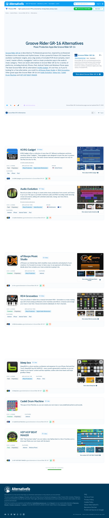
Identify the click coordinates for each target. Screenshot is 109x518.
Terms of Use (89, 497)
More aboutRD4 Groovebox (89, 319)
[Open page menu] (102, 4)
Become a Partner (90, 507)
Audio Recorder (38, 207)
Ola (16, 497)
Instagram (17, 505)
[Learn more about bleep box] (12, 367)
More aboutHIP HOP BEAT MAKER (89, 455)
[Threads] (17, 514)
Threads (11, 505)
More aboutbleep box (89, 385)
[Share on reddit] (14, 105)
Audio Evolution (46, 72)
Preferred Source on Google (94, 510)
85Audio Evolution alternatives (27, 202)
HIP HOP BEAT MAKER (28, 75)
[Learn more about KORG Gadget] (12, 154)
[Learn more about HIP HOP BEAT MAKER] (12, 436)
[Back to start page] (15, 3)
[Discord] (5, 514)
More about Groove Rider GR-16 (87, 74)
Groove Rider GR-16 (13, 53)
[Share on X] (10, 105)
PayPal (70, 505)
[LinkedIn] (24, 514)
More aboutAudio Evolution (89, 212)
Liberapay (63, 505)
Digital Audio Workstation (41, 168)
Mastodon (76, 503)
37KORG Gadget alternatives (27, 162)
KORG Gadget (43, 68)
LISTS (57, 3)
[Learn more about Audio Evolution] (12, 193)
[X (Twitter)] (8, 514)
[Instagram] (20, 514)
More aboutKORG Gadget (89, 172)
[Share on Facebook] (7, 105)
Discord (52, 503)
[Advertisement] (54, 26)
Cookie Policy (88, 502)
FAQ (85, 494)
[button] (39, 149)
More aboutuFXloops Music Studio (89, 279)
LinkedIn (24, 505)
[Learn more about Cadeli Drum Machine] (12, 405)
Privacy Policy (89, 500)
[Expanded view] (92, 113)
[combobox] (84, 3)
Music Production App (80, 58)
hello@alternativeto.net (39, 503)
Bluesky (6, 505)
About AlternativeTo (91, 505)
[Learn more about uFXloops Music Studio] (12, 260)
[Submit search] (75, 3)
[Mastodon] (11, 514)
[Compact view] (95, 113)
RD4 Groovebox (63, 70)
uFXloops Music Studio (46, 70)
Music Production (27, 168)
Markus (22, 497)
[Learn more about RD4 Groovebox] (12, 300)
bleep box (56, 72)
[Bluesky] (14, 514)
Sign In (99, 4)
